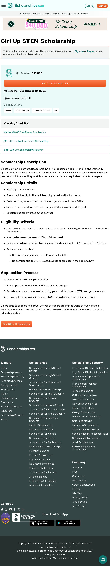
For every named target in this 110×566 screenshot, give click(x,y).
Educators (6, 410)
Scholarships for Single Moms (45, 442)
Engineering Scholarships (43, 481)
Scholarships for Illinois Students (47, 413)
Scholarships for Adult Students (46, 393)
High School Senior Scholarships (90, 368)
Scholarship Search (11, 372)
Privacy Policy (79, 497)
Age (47, 13)
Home (4, 368)
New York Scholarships (84, 403)
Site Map (77, 493)
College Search (9, 385)
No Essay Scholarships (41, 463)
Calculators (7, 402)
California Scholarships (84, 395)
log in (90, 51)
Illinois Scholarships (83, 408)
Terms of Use (79, 501)
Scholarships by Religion (85, 438)
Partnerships (79, 480)
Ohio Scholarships (82, 420)
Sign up (79, 51)
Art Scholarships (38, 476)
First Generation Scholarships (45, 446)
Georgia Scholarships (83, 412)
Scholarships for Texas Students (46, 405)
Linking (76, 489)
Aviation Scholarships (41, 485)
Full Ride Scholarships (41, 455)
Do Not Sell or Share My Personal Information (55, 558)
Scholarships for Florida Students (47, 409)
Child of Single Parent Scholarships (84, 448)
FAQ (74, 471)
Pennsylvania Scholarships (86, 416)
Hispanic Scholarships (41, 429)
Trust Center (78, 506)
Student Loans (9, 398)
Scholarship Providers (13, 415)
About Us (77, 467)
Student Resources (11, 406)
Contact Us (78, 476)
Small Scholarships (82, 442)
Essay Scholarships (40, 459)
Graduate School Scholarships (45, 389)
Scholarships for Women (42, 433)
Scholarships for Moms (41, 438)
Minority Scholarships (40, 425)
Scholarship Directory (30, 13)
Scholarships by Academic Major (90, 433)
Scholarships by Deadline (86, 429)
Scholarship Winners (12, 380)
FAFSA (4, 393)
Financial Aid (7, 389)
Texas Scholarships (82, 390)
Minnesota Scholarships (85, 425)
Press (4, 419)
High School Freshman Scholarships (84, 385)
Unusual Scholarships (41, 468)
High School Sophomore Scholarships (85, 378)
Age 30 (56, 13)
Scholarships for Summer (43, 472)
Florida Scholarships (83, 399)
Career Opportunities (83, 484)
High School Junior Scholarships (90, 372)
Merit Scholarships (39, 450)
